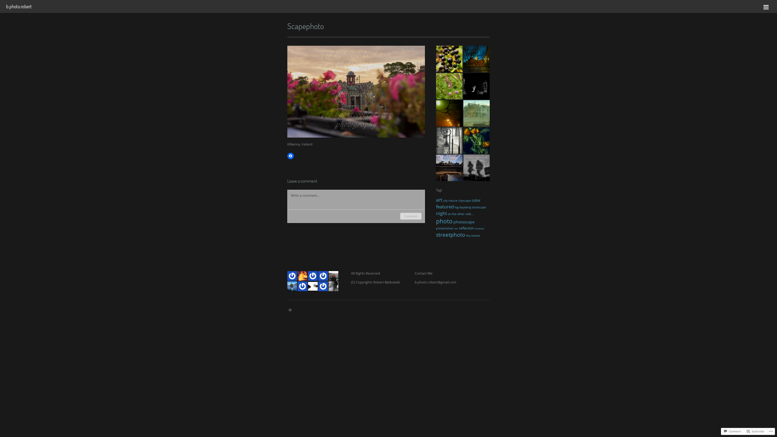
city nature (450, 201)
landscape (479, 207)
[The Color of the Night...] (476, 59)
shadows (479, 228)
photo (444, 221)
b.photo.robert (19, 6)
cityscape (464, 201)
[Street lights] (449, 140)
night (441, 213)
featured (445, 207)
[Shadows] (476, 168)
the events (473, 236)
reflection (466, 228)
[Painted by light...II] (476, 113)
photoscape (464, 222)
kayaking (465, 207)
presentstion (444, 228)
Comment (410, 216)
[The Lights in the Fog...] (449, 113)
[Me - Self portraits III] (476, 86)
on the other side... (460, 214)
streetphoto (450, 234)
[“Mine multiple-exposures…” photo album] (449, 168)
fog (456, 207)
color (476, 200)
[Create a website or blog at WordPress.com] (290, 310)
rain (456, 228)
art (439, 200)
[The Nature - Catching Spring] (449, 59)
